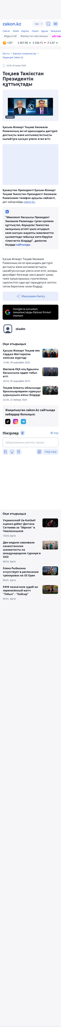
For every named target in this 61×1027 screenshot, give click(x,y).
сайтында (23, 244)
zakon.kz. (29, 202)
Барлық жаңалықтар (24, 53)
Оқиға (35, 30)
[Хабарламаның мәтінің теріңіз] (30, 442)
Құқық (44, 30)
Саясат (6, 30)
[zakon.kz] (12, 23)
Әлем (16, 30)
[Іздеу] (48, 24)
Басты (6, 53)
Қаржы (25, 30)
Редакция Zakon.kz (13, 57)
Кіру (56, 432)
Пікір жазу (50, 451)
